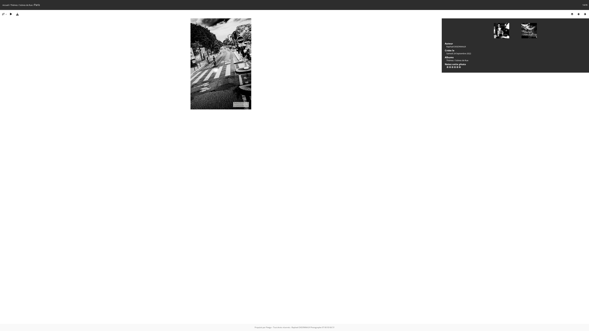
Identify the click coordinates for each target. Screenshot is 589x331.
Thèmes (14, 5)
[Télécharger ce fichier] (17, 14)
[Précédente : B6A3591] (578, 14)
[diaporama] (11, 14)
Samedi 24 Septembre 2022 (458, 53)
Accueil (5, 5)
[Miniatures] (572, 14)
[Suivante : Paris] (585, 14)
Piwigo (268, 327)
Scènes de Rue (25, 5)
